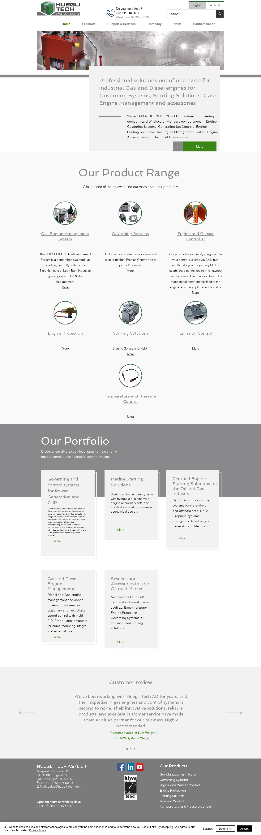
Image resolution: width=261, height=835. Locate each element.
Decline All (225, 828)
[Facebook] (121, 767)
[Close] (256, 828)
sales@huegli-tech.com (65, 786)
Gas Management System (173, 774)
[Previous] (27, 712)
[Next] (234, 712)
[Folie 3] (134, 749)
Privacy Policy (37, 830)
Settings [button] (208, 828)
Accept (244, 828)
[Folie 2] (130, 749)
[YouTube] (139, 767)
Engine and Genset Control (173, 785)
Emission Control (172, 801)
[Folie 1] (127, 749)
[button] (130, 50)
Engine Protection (173, 790)
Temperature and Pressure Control (173, 806)
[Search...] (220, 14)
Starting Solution (172, 796)
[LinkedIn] (130, 767)
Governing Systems (173, 780)
